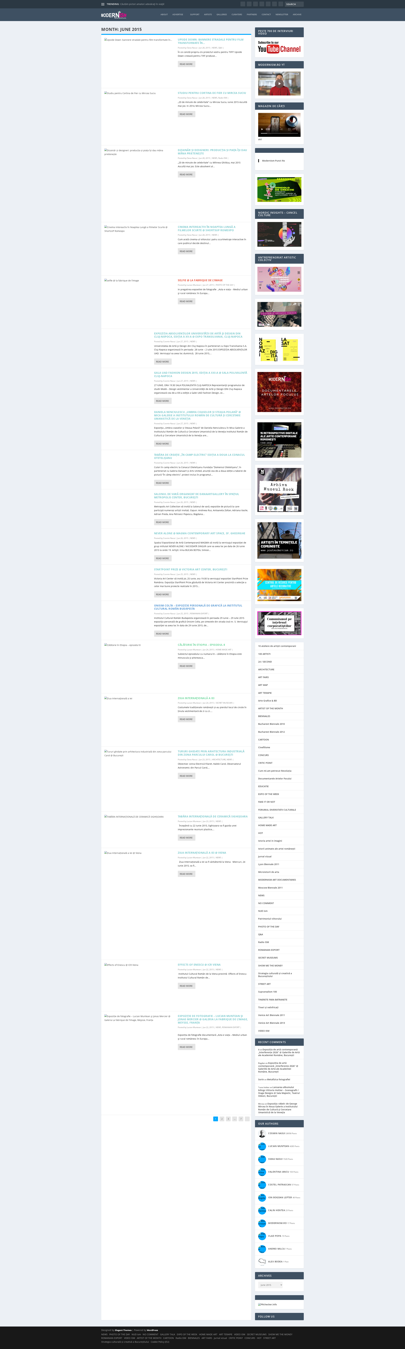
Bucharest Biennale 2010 (271, 723)
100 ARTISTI (264, 653)
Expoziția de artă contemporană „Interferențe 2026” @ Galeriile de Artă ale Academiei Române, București (279, 1052)
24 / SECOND (265, 661)
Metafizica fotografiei (278, 1079)
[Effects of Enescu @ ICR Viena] (139, 985)
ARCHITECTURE (219, 759)
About (164, 14)
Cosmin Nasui (169, 341)
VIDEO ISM (263, 1030)
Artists (208, 14)
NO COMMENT (266, 903)
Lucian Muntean (194, 285)
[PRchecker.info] (267, 1304)
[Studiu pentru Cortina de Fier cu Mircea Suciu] (139, 116)
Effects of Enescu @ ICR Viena (199, 964)
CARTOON (263, 739)
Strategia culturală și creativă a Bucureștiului (275, 975)
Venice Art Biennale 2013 (271, 1022)
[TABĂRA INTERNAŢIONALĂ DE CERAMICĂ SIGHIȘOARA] (139, 830)
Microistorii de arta (268, 871)
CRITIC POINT (265, 762)
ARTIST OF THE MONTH (270, 708)
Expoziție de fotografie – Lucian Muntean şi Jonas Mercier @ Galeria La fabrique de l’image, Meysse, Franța (213, 1019)
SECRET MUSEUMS (224, 702)
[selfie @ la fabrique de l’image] (139, 302)
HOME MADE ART (223, 649)
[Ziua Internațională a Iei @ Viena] (139, 904)
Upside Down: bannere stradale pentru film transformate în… (211, 41)
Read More (186, 64)
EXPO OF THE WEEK (268, 794)
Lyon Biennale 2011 (268, 864)
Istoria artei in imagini (270, 840)
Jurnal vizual (264, 856)
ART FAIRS (263, 677)
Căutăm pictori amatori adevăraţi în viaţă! (142, 4)
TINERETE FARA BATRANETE (272, 999)
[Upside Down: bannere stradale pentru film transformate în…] (139, 61)
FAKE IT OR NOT (266, 801)
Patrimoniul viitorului (270, 918)
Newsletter (282, 14)
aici (260, 139)
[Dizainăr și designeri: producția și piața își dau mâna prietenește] (139, 184)
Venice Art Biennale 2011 (271, 1015)
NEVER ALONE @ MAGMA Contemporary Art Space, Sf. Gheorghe (199, 533)
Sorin (261, 1079)
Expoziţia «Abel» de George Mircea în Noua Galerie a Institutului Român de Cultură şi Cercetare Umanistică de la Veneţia (278, 1108)
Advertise (177, 14)
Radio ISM (222, 97)
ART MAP (263, 684)
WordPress (152, 1330)
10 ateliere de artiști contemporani (277, 646)
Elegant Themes (123, 1330)
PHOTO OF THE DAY (225, 285)
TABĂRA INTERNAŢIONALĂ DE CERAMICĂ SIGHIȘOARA (213, 816)
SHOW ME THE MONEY (270, 965)
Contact (266, 14)
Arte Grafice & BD (267, 700)
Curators (237, 14)
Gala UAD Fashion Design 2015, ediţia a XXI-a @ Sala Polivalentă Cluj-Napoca (200, 374)
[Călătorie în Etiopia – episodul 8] (139, 666)
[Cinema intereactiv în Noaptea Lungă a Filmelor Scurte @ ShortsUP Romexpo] (139, 248)
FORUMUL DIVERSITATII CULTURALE (277, 809)
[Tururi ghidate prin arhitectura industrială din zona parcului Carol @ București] (139, 779)
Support (194, 14)
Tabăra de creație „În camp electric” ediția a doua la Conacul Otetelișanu (199, 456)
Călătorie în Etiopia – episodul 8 (201, 645)
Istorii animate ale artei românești (276, 848)
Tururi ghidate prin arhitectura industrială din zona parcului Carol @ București (211, 753)
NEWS (214, 47)
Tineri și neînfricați (268, 1007)
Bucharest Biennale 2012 (271, 731)
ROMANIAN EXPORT (199, 613)
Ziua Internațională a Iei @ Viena (202, 852)
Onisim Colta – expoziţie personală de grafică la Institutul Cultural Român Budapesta (198, 607)
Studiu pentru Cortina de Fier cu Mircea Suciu (212, 93)
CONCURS (263, 755)
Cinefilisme (264, 747)
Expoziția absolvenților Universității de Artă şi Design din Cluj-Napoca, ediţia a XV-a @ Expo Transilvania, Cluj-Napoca (198, 335)
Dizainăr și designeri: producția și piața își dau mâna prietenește (212, 151)
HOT (260, 833)
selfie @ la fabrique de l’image (200, 280)
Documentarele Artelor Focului (274, 778)
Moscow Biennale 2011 (270, 887)
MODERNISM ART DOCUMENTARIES (277, 879)
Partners (252, 14)
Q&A (220, 47)
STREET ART (264, 983)
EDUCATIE (263, 786)
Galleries (222, 14)
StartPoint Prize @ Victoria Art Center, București (190, 569)
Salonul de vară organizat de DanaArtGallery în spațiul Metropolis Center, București (196, 495)
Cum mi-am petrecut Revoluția (274, 770)
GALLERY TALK (266, 817)
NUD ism (263, 910)
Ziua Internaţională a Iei (196, 698)
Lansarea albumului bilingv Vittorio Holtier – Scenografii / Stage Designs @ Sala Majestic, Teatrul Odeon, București (279, 1091)
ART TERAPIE (265, 692)
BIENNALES (264, 716)
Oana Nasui (192, 47)
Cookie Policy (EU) (160, 1341)
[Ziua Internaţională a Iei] (139, 720)
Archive (297, 14)
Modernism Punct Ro (273, 160)
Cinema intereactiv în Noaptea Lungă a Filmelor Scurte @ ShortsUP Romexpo (207, 228)
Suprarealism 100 (267, 991)
